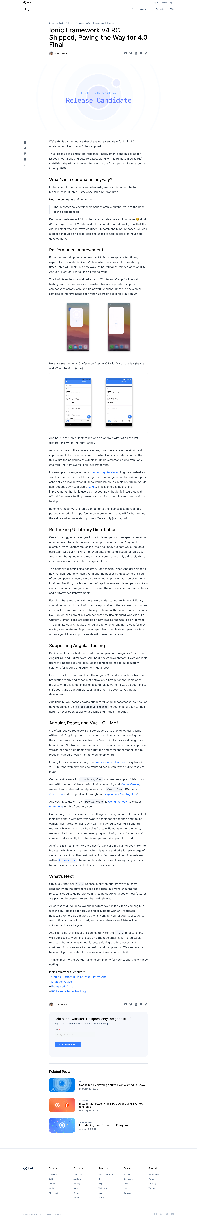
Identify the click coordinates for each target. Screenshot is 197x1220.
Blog (26, 9)
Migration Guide (61, 981)
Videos (101, 1197)
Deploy (52, 1188)
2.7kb (92, 486)
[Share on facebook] (125, 53)
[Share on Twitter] (130, 53)
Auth (75, 1188)
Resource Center (105, 1174)
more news (56, 806)
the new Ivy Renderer (104, 472)
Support (156, 3)
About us (127, 1174)
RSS (172, 9)
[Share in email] (141, 53)
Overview (53, 1174)
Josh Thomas (57, 794)
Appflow (77, 1179)
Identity (76, 1183)
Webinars (102, 1188)
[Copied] (146, 53)
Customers (128, 1179)
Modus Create (130, 784)
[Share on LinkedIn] (136, 53)
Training (152, 1188)
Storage (77, 1193)
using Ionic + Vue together (120, 794)
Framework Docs (62, 986)
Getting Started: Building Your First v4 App (79, 976)
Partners (152, 1179)
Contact (164, 3)
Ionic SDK (77, 1174)
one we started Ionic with (111, 762)
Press (126, 1188)
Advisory (152, 1183)
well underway (117, 801)
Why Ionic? (53, 1193)
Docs (100, 1179)
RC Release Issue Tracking (68, 991)
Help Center (153, 1174)
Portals (76, 1197)
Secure (52, 1183)
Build (51, 1179)
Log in (171, 3)
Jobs (126, 1183)
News (101, 1193)
